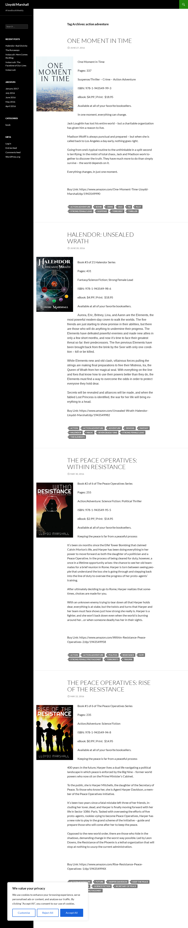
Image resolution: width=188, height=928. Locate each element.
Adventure (115, 428)
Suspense (102, 211)
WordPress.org (13, 156)
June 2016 (11, 97)
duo (120, 207)
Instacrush (11, 70)
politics (113, 655)
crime (110, 207)
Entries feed (11, 148)
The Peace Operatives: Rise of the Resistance (109, 686)
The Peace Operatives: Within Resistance (102, 463)
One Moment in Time (99, 40)
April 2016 (11, 106)
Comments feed (13, 152)
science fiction (102, 886)
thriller (132, 211)
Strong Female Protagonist (85, 659)
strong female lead (81, 211)
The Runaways (12, 50)
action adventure (80, 207)
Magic (89, 432)
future (99, 882)
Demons (130, 428)
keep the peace (140, 882)
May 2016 (10, 101)
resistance (128, 655)
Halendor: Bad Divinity (16, 45)
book (8, 124)
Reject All (47, 912)
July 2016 (10, 93)
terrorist (117, 211)
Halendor (75, 432)
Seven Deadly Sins (107, 432)
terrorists (112, 659)
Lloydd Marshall (17, 4)
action (74, 428)
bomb (99, 207)
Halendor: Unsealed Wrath (100, 238)
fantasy (144, 428)
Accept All (72, 912)
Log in (8, 143)
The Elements (77, 437)
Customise (24, 912)
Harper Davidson (118, 882)
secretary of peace (125, 886)
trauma (128, 659)
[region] (47, 901)
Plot (138, 207)
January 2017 (12, 88)
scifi (141, 655)
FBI (129, 207)
